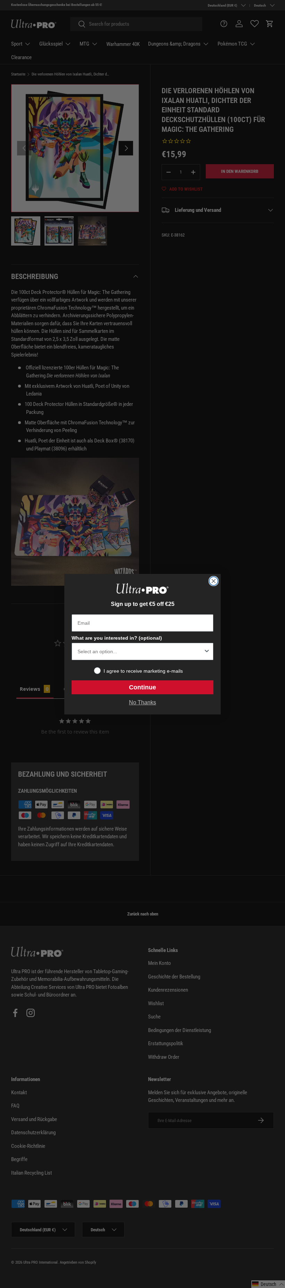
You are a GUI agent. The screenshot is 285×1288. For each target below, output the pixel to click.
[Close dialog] (213, 581)
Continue (142, 687)
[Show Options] (206, 651)
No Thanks (142, 702)
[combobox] (140, 651)
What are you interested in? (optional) (117, 638)
